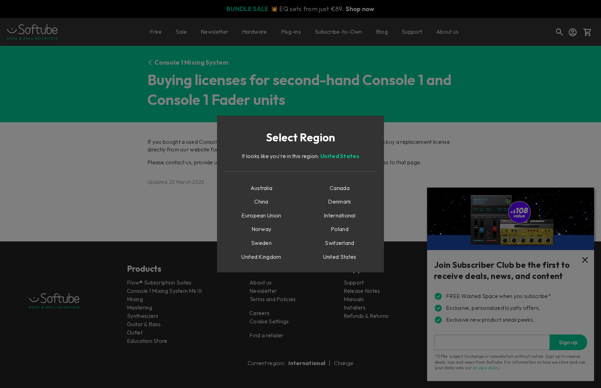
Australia (261, 187)
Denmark (339, 201)
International (339, 215)
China (261, 201)
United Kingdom (261, 256)
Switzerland (339, 242)
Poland (339, 228)
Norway (261, 228)
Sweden (261, 242)
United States (339, 155)
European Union (261, 215)
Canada (340, 187)
